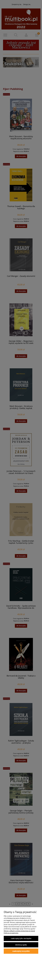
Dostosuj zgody (21, 945)
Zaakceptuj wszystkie (21, 951)
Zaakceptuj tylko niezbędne (21, 938)
